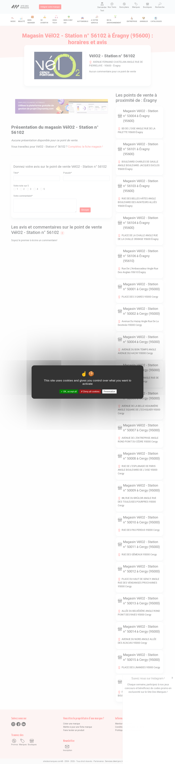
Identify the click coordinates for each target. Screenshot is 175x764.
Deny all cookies (91, 391)
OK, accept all (70, 391)
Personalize (109, 391)
